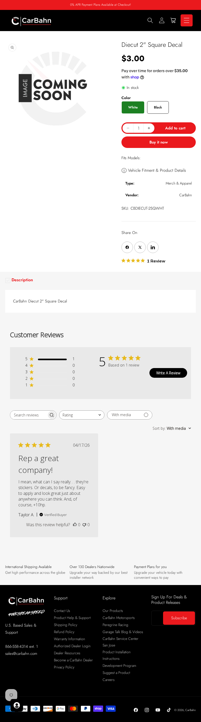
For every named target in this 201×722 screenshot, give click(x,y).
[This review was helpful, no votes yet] (75, 525)
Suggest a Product (116, 672)
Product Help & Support (72, 617)
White (133, 107)
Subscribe (179, 618)
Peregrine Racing (115, 624)
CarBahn (190, 710)
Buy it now (158, 142)
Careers (109, 679)
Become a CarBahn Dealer (73, 660)
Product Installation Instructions (117, 655)
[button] (150, 20)
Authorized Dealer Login (72, 646)
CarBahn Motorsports (119, 617)
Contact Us (62, 610)
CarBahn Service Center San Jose (120, 642)
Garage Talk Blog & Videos (123, 631)
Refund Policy (64, 631)
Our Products (113, 610)
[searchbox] (28, 415)
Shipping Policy (65, 624)
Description (22, 280)
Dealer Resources (67, 653)
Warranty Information (69, 638)
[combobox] (81, 415)
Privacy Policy (64, 667)
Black (158, 107)
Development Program (119, 665)
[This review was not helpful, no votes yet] (84, 525)
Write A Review (168, 372)
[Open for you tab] (16, 705)
